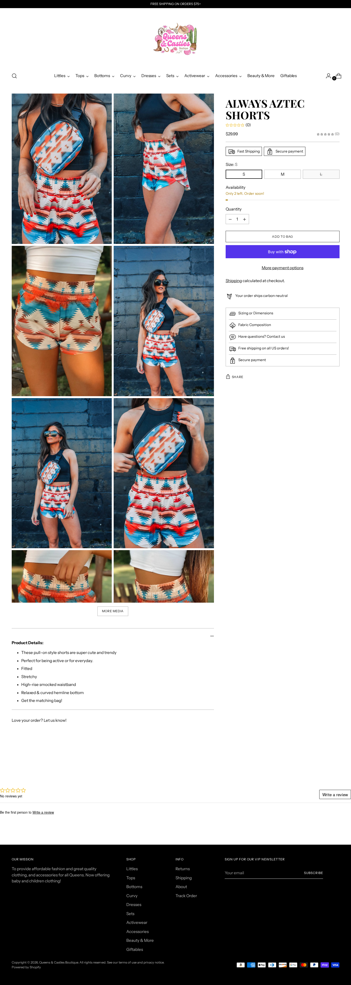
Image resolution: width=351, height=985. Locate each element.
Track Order (186, 895)
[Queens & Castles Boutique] (175, 38)
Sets (130, 913)
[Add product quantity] (230, 219)
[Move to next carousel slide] (335, 767)
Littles (132, 868)
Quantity (234, 209)
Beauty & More (140, 940)
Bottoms (134, 886)
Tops (130, 877)
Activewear (136, 922)
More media (113, 611)
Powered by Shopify (26, 967)
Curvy (132, 895)
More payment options (282, 268)
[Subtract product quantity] (244, 219)
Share (237, 377)
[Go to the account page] (326, 76)
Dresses (133, 904)
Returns (183, 868)
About (181, 886)
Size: (231, 164)
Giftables (134, 949)
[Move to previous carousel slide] (324, 767)
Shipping (234, 280)
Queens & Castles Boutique (58, 962)
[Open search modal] (14, 76)
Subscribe (313, 873)
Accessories (137, 931)
